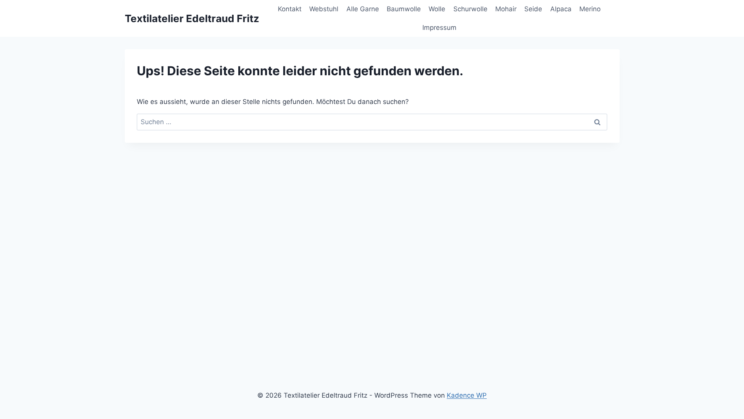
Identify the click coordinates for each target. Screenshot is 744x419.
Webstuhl (323, 9)
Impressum (439, 27)
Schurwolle (470, 9)
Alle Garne (362, 9)
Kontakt (289, 9)
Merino (590, 9)
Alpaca (561, 9)
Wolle (437, 9)
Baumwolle (404, 9)
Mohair (506, 9)
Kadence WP (467, 395)
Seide (533, 9)
